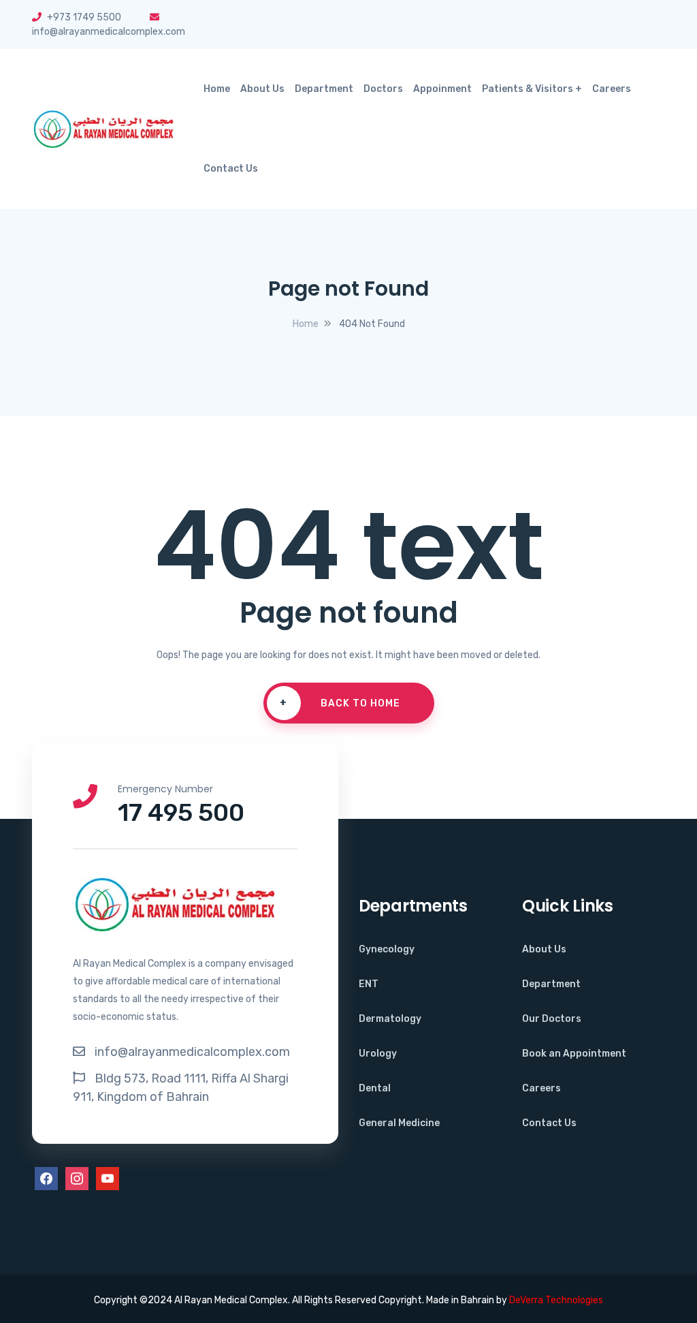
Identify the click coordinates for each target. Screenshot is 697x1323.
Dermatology (390, 1019)
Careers (611, 89)
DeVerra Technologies (556, 1300)
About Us (262, 89)
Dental (375, 1088)
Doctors (383, 89)
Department (324, 89)
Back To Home (340, 703)
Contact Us (231, 168)
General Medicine (399, 1123)
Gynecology (387, 949)
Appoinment (442, 89)
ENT (368, 984)
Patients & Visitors (527, 89)
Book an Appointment (574, 1053)
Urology (378, 1053)
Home (217, 89)
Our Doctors (551, 1019)
